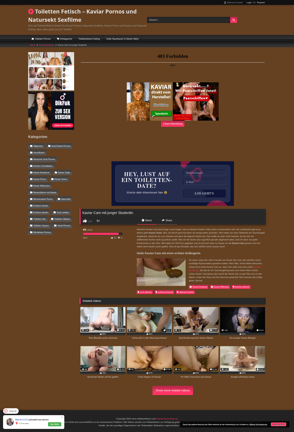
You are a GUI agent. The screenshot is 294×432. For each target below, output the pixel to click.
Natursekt (65, 199)
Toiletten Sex (39, 219)
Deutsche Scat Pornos (44, 159)
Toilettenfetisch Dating (89, 39)
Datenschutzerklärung (167, 418)
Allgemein (38, 146)
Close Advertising (172, 123)
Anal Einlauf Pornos (60, 146)
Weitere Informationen (258, 424)
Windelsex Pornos (42, 232)
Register (261, 2)
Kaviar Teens (61, 179)
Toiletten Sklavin (62, 219)
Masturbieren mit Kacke (44, 192)
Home (32, 45)
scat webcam (146, 292)
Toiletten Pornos (43, 39)
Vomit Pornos (63, 225)
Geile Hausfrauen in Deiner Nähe (122, 39)
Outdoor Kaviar (40, 205)
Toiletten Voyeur (41, 225)
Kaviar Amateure (46, 45)
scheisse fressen (165, 292)
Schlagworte (66, 39)
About (148, 220)
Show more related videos (173, 390)
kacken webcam (242, 287)
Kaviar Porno (39, 179)
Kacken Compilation (43, 166)
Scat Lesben (63, 212)
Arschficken (39, 152)
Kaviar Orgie (64, 172)
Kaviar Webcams (221, 287)
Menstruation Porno (43, 199)
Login (249, 2)
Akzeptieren (278, 424)
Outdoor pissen (40, 212)
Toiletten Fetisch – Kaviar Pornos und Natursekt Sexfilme (82, 15)
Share (168, 220)
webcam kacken (186, 292)
